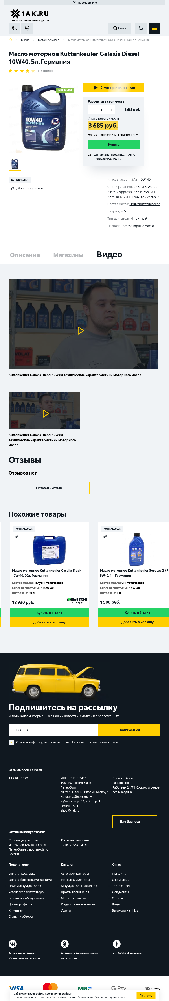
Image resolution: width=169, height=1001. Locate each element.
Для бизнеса (130, 822)
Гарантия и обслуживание (27, 898)
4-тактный (139, 219)
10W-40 (145, 180)
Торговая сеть (122, 886)
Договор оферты (21, 904)
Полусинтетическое (145, 204)
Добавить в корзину (111, 622)
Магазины (119, 874)
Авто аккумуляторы (75, 874)
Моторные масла (73, 898)
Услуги (66, 910)
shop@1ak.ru (70, 810)
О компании (121, 880)
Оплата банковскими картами (30, 880)
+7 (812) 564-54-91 (74, 845)
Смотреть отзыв (118, 87)
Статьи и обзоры (21, 917)
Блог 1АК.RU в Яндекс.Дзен (127, 952)
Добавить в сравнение (29, 188)
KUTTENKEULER (19, 179)
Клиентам (16, 910)
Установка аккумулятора (26, 892)
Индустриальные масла (78, 904)
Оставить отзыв (49, 488)
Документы (120, 892)
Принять (146, 995)
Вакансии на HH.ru (125, 910)
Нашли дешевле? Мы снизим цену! (113, 134)
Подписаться (129, 730)
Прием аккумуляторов (25, 886)
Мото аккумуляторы (75, 880)
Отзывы (117, 898)
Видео (116, 904)
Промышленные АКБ (76, 892)
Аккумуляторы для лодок (79, 886)
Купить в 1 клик (111, 612)
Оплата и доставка (22, 874)
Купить (113, 144)
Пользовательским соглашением (94, 742)
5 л (126, 211)
